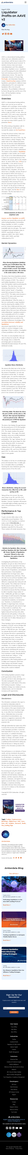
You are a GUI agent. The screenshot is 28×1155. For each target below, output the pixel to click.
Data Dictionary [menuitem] (14, 1087)
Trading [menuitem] (14, 1039)
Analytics (11, 823)
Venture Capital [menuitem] (14, 1047)
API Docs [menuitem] (14, 1084)
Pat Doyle (5, 79)
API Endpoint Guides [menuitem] (14, 1092)
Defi (19, 821)
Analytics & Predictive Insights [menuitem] (14, 1062)
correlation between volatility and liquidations (12, 323)
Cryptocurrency (16, 819)
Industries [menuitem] (14, 1036)
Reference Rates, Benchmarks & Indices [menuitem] (14, 1067)
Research (18, 823)
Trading (8, 819)
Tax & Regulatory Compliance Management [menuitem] (14, 1077)
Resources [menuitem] (14, 1099)
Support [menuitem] (14, 1094)
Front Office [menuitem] (14, 1027)
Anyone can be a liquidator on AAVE (13, 218)
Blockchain (5, 821)
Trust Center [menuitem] (14, 1112)
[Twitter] (3, 34)
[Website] (18, 858)
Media (24, 823)
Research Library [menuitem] (14, 1107)
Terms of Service (10, 1148)
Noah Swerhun (11, 81)
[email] (11, 34)
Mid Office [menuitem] (14, 1029)
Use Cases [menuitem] (14, 1024)
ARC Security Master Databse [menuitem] (14, 1072)
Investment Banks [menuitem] (14, 1042)
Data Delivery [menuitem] (14, 1089)
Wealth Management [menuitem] (14, 1052)
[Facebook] (8, 34)
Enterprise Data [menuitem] (14, 1059)
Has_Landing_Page (7, 825)
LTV (20, 162)
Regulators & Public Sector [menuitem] (14, 1044)
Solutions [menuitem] (13, 1056)
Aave (22, 821)
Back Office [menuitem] (14, 1032)
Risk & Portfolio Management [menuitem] (14, 1074)
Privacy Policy (18, 1148)
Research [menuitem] (14, 1069)
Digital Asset (13, 821)
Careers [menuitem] (14, 1102)
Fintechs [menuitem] (14, 1049)
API (7, 823)
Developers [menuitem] (14, 1081)
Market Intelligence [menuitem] (14, 1064)
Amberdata (11, 25)
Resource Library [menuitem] (14, 1109)
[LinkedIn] (6, 34)
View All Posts (13, 874)
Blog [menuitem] (14, 1104)
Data (3, 823)
